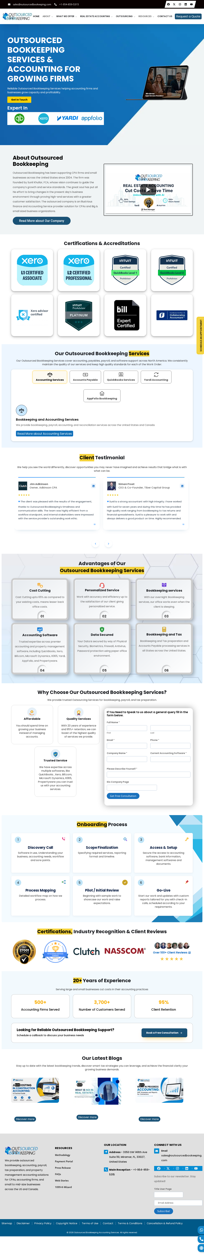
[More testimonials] (108, 543)
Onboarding (92, 824)
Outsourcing (124, 16)
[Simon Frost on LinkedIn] (182, 485)
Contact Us (164, 16)
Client (87, 457)
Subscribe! (163, 1210)
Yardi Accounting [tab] (156, 379)
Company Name (117, 752)
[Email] (156, 1150)
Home (36, 16)
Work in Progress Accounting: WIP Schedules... (162, 1109)
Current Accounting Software (168, 752)
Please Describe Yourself (122, 768)
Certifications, (55, 931)
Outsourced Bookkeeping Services (102, 569)
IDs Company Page (118, 781)
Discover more (25, 1118)
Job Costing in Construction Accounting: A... (36, 1109)
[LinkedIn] (186, 4)
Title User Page (163, 1188)
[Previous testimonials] (95, 543)
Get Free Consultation (123, 795)
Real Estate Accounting (95, 16)
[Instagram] (180, 4)
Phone (154, 739)
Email (111, 739)
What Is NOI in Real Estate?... (98, 1109)
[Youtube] (192, 4)
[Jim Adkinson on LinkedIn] (93, 485)
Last (152, 732)
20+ (77, 980)
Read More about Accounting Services (44, 433)
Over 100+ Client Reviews (170, 952)
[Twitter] (175, 4)
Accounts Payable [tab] (85, 379)
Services (139, 353)
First (109, 732)
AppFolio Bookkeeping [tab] (102, 398)
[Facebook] (169, 4)
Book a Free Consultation (162, 1032)
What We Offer (65, 16)
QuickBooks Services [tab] (121, 379)
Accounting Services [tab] (50, 379)
